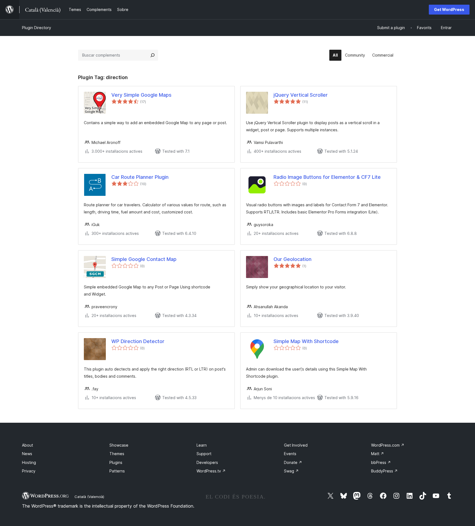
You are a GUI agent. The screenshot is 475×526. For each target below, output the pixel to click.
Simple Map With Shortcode (306, 341)
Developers (207, 462)
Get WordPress (449, 9)
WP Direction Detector (137, 341)
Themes (116, 453)
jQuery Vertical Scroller (301, 95)
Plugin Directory (36, 27)
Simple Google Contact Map (143, 259)
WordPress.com (387, 445)
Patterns (117, 471)
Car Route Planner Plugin (140, 177)
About (27, 445)
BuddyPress (384, 471)
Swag (291, 471)
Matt (377, 453)
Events (290, 453)
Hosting (29, 462)
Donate (293, 462)
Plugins (115, 462)
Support (204, 453)
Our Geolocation (292, 259)
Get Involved (296, 445)
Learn (202, 445)
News (27, 453)
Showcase (118, 445)
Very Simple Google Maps (141, 95)
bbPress (381, 462)
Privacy (28, 471)
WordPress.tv (211, 471)
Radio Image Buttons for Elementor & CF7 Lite (327, 177)
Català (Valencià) (89, 496)
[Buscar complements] (152, 55)
